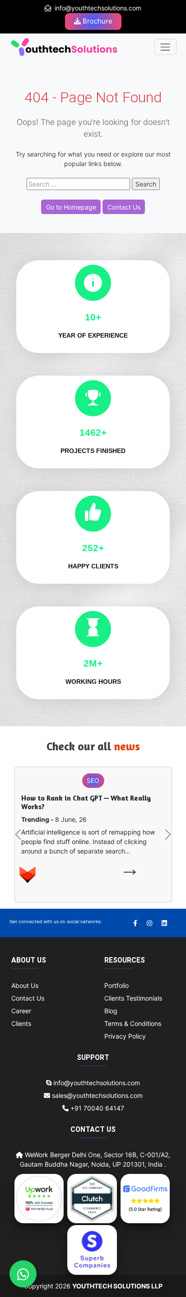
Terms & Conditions (132, 1023)
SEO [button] (93, 780)
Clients (21, 1023)
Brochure (96, 21)
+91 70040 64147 (96, 1108)
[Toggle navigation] (165, 47)
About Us (24, 985)
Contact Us (123, 207)
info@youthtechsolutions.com (98, 8)
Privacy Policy (125, 1036)
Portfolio (116, 985)
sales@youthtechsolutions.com (97, 1095)
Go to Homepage (71, 207)
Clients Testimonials (133, 998)
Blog (110, 1011)
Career (21, 1011)
